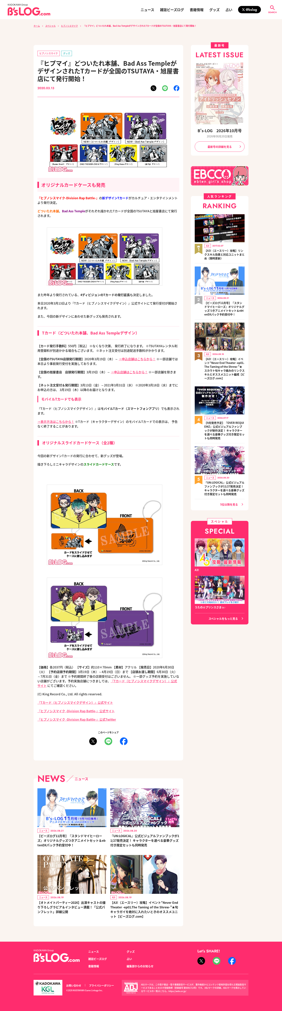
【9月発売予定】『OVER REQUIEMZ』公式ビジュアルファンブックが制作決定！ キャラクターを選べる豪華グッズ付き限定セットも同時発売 (224, 430)
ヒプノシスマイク (69, 25)
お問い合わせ (73, 985)
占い (228, 9)
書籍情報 (197, 9)
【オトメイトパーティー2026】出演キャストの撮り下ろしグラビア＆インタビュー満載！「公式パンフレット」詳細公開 (71, 907)
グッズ (214, 9)
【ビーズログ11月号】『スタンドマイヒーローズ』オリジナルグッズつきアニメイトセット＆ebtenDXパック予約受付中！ (71, 840)
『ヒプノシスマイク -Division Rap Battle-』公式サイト (76, 711)
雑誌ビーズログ (172, 9)
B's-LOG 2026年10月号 (220, 130)
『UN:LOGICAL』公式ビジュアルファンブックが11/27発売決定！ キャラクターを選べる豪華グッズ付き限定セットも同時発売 (144, 840)
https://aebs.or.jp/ (177, 991)
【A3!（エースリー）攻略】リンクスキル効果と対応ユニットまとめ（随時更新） (224, 254)
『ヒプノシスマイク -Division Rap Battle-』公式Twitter (76, 719)
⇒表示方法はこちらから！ (55, 421)
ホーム (37, 25)
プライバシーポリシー (101, 985)
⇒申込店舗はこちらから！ (137, 359)
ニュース (147, 9)
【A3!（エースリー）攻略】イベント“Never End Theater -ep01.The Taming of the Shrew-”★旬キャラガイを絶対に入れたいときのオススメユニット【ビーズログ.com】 (144, 909)
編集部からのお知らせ (140, 966)
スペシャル (50, 25)
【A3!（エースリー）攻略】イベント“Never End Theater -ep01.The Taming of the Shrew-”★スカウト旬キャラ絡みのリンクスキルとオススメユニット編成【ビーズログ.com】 (224, 368)
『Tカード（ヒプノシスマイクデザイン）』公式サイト (75, 702)
